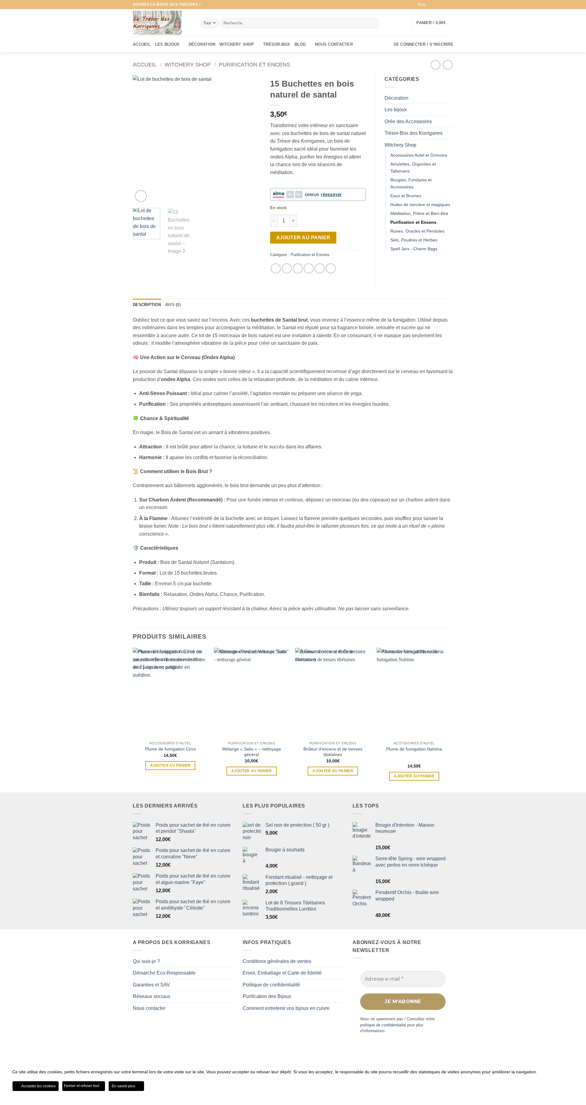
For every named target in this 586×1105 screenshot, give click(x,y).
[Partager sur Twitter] (287, 268)
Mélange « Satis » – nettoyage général (251, 752)
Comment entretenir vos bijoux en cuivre (286, 1008)
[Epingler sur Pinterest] (320, 268)
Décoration (202, 44)
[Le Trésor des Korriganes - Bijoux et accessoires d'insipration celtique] (157, 23)
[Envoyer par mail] (309, 268)
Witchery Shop (236, 44)
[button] (434, 23)
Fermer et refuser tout (82, 1086)
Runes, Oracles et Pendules (417, 231)
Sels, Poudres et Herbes (413, 239)
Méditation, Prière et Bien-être (419, 213)
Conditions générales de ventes (277, 961)
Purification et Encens (254, 64)
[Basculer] (449, 145)
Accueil (142, 44)
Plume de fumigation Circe (170, 749)
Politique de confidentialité (271, 984)
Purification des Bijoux (267, 996)
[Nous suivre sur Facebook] (438, 4)
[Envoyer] (374, 23)
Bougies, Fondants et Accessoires (411, 183)
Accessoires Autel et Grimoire (418, 155)
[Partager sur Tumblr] (331, 268)
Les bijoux (167, 44)
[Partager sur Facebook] (276, 268)
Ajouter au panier (303, 237)
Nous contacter (334, 44)
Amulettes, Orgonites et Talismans (413, 167)
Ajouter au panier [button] (170, 765)
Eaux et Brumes (405, 195)
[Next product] (435, 65)
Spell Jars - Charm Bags (413, 248)
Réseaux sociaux (151, 996)
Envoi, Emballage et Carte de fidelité (282, 972)
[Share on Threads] (298, 268)
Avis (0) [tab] (173, 304)
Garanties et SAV (151, 984)
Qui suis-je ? (146, 961)
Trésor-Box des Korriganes (414, 133)
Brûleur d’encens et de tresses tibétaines (332, 752)
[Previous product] (447, 65)
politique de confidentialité (383, 1025)
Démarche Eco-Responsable (164, 972)
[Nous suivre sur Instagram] (444, 4)
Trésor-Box (276, 44)
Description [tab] (147, 304)
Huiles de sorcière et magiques (420, 204)
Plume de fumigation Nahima (414, 749)
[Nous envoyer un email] (450, 4)
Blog (421, 4)
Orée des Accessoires (408, 121)
